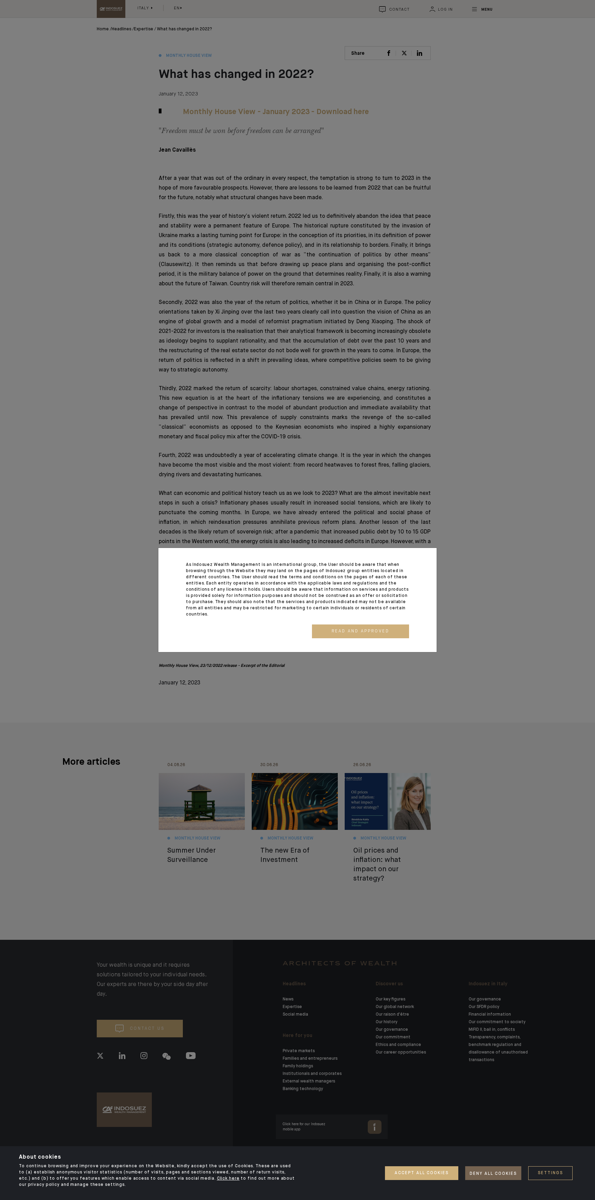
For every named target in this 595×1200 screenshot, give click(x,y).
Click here (228, 1179)
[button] (360, 631)
